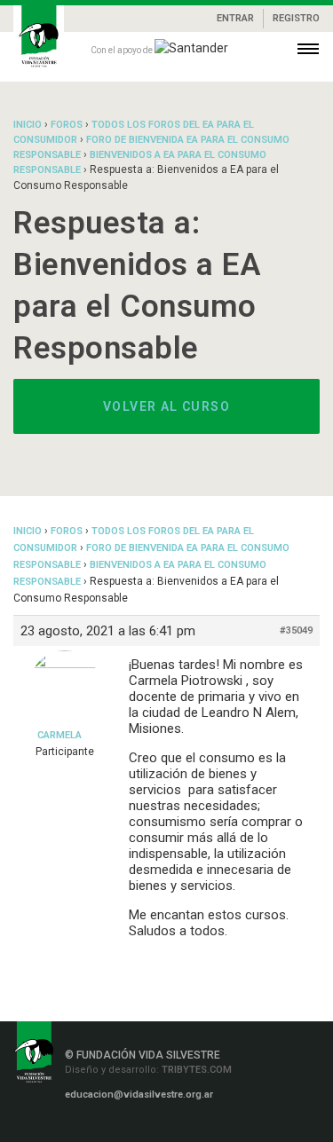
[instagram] (95, 1125)
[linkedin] (120, 1125)
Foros (67, 124)
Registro (296, 18)
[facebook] (66, 1125)
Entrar (235, 18)
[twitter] (146, 1125)
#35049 (296, 630)
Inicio (27, 124)
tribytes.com (195, 1069)
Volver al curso (166, 406)
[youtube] (172, 1125)
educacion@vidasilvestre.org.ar (139, 1094)
